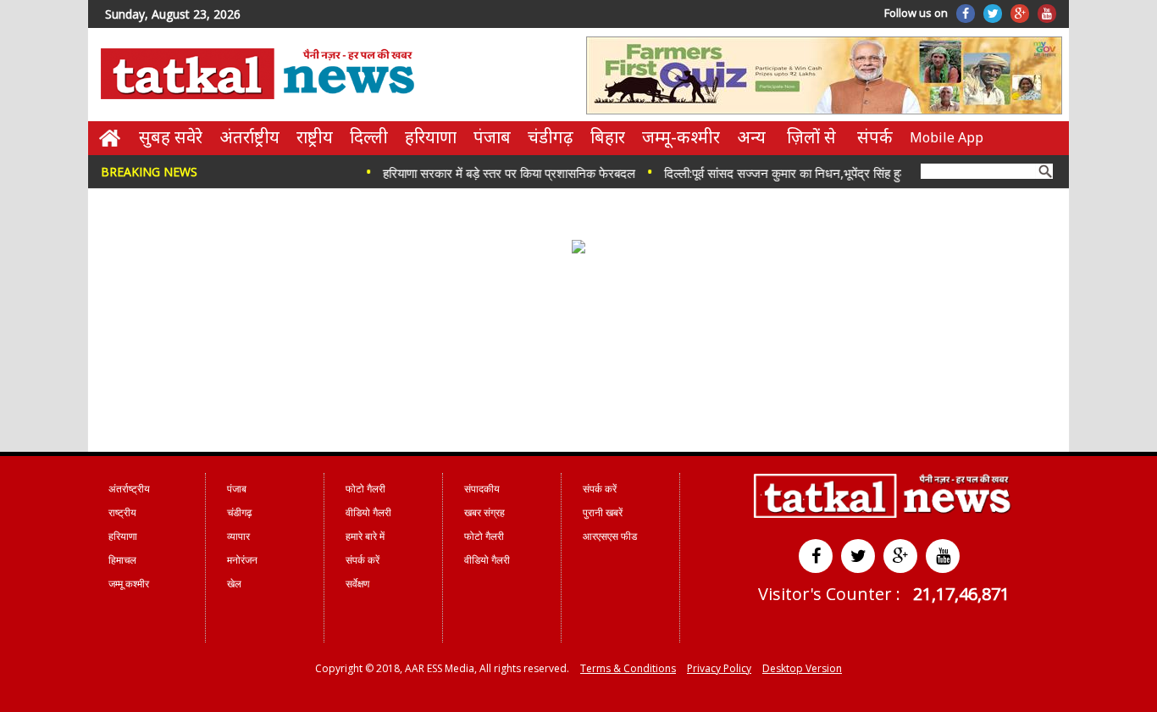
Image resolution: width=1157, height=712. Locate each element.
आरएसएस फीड (610, 536)
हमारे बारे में (365, 536)
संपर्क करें (362, 560)
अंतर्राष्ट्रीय (249, 136)
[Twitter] (992, 13)
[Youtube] (1047, 13)
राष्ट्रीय (314, 136)
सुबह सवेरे (170, 136)
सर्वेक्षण (357, 583)
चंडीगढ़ (550, 136)
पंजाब (492, 136)
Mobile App (946, 137)
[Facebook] (965, 13)
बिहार (607, 136)
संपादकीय (482, 488)
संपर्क (875, 136)
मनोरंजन (242, 560)
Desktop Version (802, 668)
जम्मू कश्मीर (128, 583)
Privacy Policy (719, 668)
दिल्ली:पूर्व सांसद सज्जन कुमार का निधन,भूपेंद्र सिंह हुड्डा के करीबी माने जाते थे (828, 172)
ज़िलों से (811, 136)
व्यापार (238, 536)
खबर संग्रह (484, 512)
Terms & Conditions (628, 668)
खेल (234, 583)
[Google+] (1019, 13)
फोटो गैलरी (365, 488)
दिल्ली (369, 136)
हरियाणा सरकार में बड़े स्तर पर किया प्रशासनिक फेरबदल (498, 172)
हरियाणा (431, 136)
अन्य (751, 136)
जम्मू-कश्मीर (681, 136)
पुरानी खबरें (603, 512)
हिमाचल (122, 560)
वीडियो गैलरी (368, 512)
